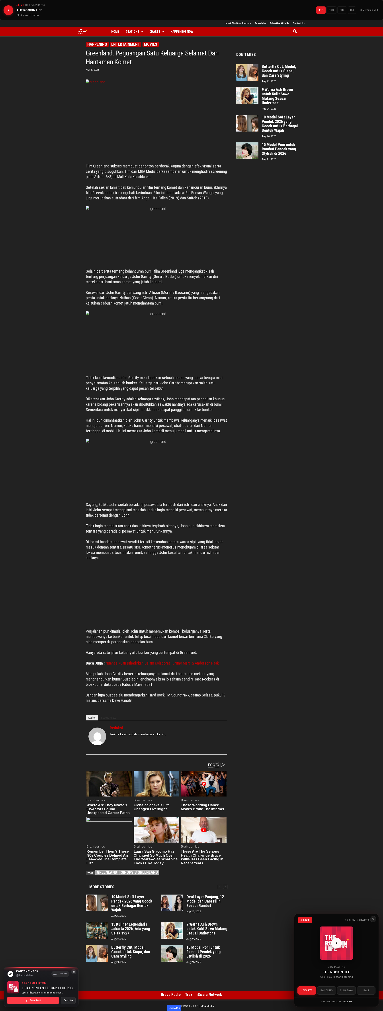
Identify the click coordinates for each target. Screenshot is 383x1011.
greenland (107, 872)
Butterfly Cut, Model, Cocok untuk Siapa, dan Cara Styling (130, 951)
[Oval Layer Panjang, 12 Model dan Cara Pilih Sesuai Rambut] (172, 903)
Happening (97, 44)
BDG (331, 10)
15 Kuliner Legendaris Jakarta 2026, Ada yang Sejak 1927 (130, 928)
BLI (352, 10)
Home (115, 31)
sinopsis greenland (139, 872)
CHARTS (154, 31)
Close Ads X (174, 1008)
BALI (366, 990)
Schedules (260, 23)
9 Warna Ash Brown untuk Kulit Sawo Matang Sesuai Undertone (206, 928)
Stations (132, 31)
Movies (150, 44)
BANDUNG (326, 990)
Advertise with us (279, 23)
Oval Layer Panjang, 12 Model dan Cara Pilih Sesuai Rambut (205, 901)
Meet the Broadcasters (238, 23)
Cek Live (68, 1000)
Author (92, 717)
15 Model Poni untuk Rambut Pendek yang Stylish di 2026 (203, 951)
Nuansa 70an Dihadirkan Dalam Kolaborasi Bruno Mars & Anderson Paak (162, 663)
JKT (321, 10)
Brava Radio (171, 994)
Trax (188, 994)
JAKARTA (307, 990)
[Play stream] (336, 943)
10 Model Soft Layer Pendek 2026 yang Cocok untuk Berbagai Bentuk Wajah (131, 903)
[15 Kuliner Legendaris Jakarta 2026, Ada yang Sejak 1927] (97, 930)
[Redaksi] (97, 736)
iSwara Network (209, 994)
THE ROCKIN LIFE (369, 10)
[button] (296, 31)
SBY (342, 10)
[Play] (8, 10)
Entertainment (125, 44)
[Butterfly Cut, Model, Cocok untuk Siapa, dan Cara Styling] (97, 953)
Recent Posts (108, 717)
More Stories (101, 887)
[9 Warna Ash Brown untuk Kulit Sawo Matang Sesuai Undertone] (172, 930)
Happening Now (181, 31)
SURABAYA (346, 990)
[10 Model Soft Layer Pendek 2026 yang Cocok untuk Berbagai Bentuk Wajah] (97, 903)
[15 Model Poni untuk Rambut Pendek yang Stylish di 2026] (172, 953)
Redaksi (116, 728)
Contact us (299, 23)
